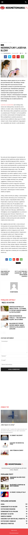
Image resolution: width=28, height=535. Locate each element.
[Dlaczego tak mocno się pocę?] (5, 445)
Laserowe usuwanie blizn (7, 104)
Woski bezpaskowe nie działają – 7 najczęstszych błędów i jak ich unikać (17, 317)
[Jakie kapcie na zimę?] (14, 416)
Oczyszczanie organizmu (8, 509)
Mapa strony (14, 530)
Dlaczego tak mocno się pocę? (17, 443)
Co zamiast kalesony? (16, 435)
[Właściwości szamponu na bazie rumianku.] (5, 486)
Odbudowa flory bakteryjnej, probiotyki (13, 518)
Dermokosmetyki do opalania (9, 511)
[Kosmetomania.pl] (14, 7)
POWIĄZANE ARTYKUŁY (8, 300)
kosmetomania (7, 53)
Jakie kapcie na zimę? (8, 425)
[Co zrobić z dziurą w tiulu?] (5, 494)
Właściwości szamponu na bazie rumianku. (17, 485)
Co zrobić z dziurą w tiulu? (18, 492)
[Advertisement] (14, 26)
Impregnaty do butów (7, 514)
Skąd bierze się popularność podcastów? (5, 273)
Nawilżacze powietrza (7, 523)
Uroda (2, 45)
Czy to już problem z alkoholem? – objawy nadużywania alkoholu (21, 274)
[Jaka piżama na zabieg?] (5, 452)
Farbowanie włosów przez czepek (17, 478)
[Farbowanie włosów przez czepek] (5, 479)
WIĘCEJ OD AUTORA (8, 303)
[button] (26, 2)
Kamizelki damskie (6, 516)
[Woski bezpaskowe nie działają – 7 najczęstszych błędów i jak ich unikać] (5, 317)
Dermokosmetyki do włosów (9, 506)
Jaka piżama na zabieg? (16, 450)
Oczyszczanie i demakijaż (8, 521)
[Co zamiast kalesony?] (5, 437)
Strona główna (4, 42)
